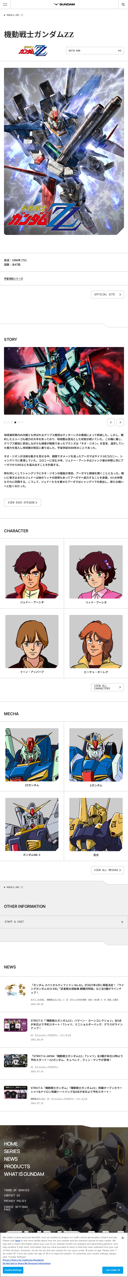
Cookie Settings (13, 1270)
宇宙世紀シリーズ (13, 278)
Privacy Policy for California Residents (23, 1260)
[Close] (122, 1238)
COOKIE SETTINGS (19, 1208)
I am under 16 (113, 1270)
